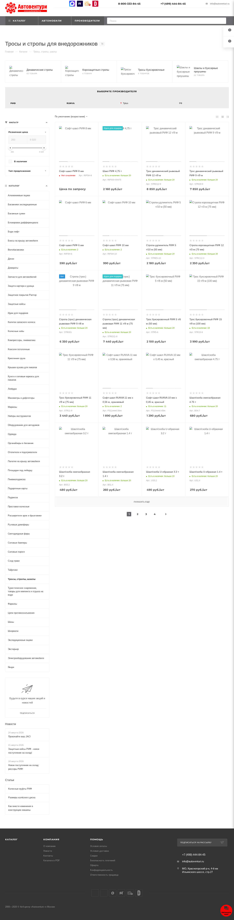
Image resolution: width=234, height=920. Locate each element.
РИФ (13, 103)
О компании (49, 846)
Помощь (96, 839)
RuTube (80, 4)
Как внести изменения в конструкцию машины (20, 808)
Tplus (125, 103)
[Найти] (222, 21)
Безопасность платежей (102, 860)
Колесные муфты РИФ (20, 788)
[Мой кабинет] (227, 12)
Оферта (94, 865)
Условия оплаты (98, 846)
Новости (10, 723)
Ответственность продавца (104, 875)
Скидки (93, 855)
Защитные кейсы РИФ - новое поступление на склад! (23, 751)
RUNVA (71, 103)
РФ (180, 103)
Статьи (9, 780)
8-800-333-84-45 (129, 3)
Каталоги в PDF (51, 860)
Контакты (48, 855)
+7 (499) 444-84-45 (173, 3)
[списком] (222, 117)
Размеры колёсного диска (21, 797)
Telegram (64, 4)
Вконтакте (57, 4)
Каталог (11, 839)
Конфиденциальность (101, 870)
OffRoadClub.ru (88, 4)
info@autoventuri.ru (219, 3)
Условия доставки (99, 851)
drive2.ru (95, 4)
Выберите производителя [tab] (117, 91)
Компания (51, 839)
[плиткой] (217, 117)
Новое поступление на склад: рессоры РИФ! (23, 767)
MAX (72, 4)
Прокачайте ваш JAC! (19, 736)
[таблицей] (227, 117)
